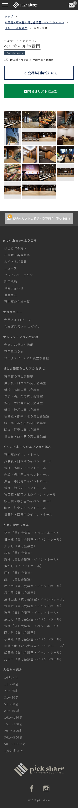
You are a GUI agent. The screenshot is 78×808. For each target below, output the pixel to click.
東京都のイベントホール (22, 454)
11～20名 (11, 684)
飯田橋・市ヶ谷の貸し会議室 (25, 423)
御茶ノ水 (10, 646)
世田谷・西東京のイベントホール (28, 514)
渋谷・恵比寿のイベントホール (26, 481)
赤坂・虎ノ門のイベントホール (26, 474)
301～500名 (13, 737)
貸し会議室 (22, 532)
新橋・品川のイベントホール (25, 468)
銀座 (7, 552)
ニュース (10, 268)
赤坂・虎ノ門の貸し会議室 (23, 396)
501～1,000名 (15, 744)
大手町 (9, 546)
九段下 (9, 659)
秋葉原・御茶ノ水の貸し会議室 (26, 416)
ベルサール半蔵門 (16, 28)
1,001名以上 (13, 750)
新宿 (7, 626)
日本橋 (9, 539)
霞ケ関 (9, 592)
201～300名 (13, 730)
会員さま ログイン (17, 320)
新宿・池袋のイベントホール (25, 488)
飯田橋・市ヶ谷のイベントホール (28, 501)
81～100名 (12, 710)
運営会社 (10, 295)
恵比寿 (9, 619)
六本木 (9, 606)
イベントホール (45, 532)
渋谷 (7, 612)
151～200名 (13, 724)
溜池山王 (10, 599)
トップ (9, 16)
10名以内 (11, 677)
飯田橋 (9, 652)
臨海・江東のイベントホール (25, 507)
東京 (7, 532)
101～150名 (13, 717)
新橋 (7, 559)
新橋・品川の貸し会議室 (22, 389)
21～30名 (11, 690)
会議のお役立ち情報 (18, 344)
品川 (7, 579)
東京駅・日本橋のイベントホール (28, 461)
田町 (7, 572)
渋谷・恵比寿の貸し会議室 (23, 403)
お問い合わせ (14, 288)
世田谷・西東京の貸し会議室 (25, 436)
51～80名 (11, 704)
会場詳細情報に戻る (43, 72)
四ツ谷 (9, 632)
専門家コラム (14, 351)
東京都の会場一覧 (17, 301)
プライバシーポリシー (20, 275)
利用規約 (10, 281)
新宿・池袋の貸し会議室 (22, 409)
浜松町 (9, 566)
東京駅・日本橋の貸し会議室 (25, 383)
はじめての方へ (15, 248)
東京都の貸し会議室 (18, 376)
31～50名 (11, 697)
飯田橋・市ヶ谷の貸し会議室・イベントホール (34, 22)
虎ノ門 (9, 586)
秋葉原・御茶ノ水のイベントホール (30, 494)
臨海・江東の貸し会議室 (22, 429)
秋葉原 (9, 639)
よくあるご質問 (15, 261)
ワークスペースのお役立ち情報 (26, 358)
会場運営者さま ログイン (22, 326)
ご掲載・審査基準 (17, 255)
